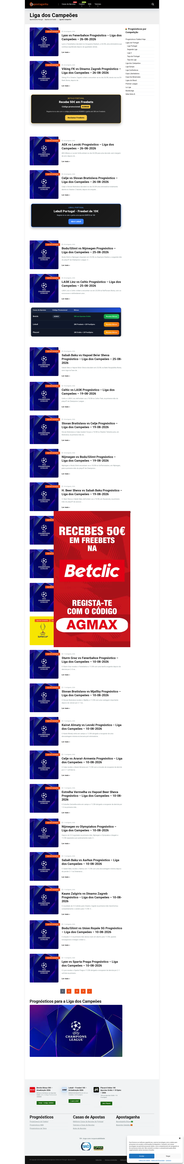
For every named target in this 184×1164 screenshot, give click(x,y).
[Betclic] (92, 582)
